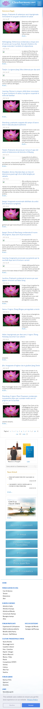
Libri (28, 462)
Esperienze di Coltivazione (11, 626)
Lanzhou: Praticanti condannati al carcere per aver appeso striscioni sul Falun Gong (20, 279)
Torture (5, 593)
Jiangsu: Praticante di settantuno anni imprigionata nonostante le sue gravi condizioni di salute (20, 15)
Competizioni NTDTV (9, 662)
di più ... (24, 36)
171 (35, 431)
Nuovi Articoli (12, 472)
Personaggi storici (8, 644)
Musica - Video (7, 657)
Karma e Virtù (7, 680)
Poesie (5, 659)
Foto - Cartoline (8, 649)
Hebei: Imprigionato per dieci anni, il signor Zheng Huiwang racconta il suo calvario (20, 335)
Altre (4, 619)
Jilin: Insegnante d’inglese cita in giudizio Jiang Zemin (21, 365)
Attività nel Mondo (9, 611)
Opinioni (5, 682)
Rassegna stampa (8, 616)
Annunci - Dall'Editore (10, 634)
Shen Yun (6, 669)
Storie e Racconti (8, 654)
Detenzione (6, 596)
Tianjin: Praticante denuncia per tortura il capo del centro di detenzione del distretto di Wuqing (20, 151)
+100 (23, 434)
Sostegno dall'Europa (32, 629)
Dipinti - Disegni (8, 652)
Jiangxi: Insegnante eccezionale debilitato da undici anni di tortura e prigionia (20, 202)
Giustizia (5, 685)
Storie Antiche (7, 642)
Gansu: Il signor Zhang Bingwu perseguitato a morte (20, 309)
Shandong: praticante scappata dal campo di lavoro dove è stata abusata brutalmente (20, 123)
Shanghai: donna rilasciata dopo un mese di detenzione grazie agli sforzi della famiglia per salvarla (18, 174)
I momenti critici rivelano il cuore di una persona (20, 485)
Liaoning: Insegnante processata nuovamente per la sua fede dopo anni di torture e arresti (20, 259)
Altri (4, 598)
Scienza (5, 664)
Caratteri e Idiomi (8, 647)
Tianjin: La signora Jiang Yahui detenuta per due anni (21, 69)
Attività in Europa (8, 609)
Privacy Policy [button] (32, 700)
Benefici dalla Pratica (9, 631)
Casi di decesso (7, 591)
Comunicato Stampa (9, 614)
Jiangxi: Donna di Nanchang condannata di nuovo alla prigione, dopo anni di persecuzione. (19, 233)
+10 (17, 434)
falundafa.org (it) (8, 692)
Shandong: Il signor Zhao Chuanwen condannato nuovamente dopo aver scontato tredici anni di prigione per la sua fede (19, 398)
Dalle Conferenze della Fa (11, 629)
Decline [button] (12, 705)
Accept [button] (30, 705)
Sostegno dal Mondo (31, 626)
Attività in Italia (8, 606)
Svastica (5, 672)
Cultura (5, 667)
